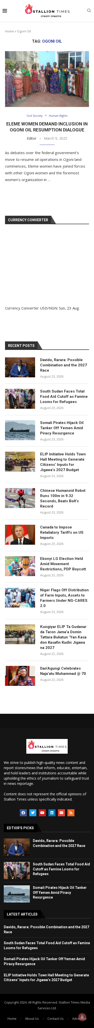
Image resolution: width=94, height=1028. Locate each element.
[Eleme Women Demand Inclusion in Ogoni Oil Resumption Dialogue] (47, 79)
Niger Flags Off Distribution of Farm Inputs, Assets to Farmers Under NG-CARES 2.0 (64, 598)
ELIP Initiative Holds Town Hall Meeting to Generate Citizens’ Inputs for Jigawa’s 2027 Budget (63, 462)
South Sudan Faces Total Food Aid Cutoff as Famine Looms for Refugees (64, 396)
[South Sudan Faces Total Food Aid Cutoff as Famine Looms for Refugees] (20, 399)
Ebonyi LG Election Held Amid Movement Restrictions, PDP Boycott (63, 563)
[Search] (88, 11)
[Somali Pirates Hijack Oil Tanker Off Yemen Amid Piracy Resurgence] (20, 430)
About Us (32, 1018)
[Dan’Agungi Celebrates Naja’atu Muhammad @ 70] (20, 676)
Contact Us (55, 1018)
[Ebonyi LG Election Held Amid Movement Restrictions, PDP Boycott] (20, 566)
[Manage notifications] (82, 1017)
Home (9, 31)
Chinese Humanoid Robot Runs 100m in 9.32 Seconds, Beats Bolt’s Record (62, 498)
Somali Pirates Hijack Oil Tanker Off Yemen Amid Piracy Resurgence (61, 427)
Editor (31, 138)
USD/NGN (48, 308)
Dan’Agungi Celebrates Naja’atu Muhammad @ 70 (63, 671)
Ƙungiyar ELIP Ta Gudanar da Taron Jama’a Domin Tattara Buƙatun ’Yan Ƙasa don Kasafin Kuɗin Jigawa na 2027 (63, 637)
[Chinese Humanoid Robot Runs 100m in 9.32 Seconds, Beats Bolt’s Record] (20, 498)
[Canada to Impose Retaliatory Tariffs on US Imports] (20, 535)
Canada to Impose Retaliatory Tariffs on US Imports (61, 532)
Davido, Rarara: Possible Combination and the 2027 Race (63, 365)
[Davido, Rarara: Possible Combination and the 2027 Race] (20, 367)
